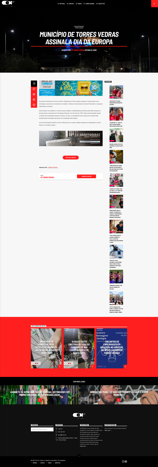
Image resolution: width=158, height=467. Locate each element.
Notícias (62, 3)
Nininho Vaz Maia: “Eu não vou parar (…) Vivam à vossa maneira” (119, 393)
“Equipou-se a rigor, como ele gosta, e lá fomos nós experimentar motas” (116, 190)
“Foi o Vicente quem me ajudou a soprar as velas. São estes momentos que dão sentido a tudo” (116, 239)
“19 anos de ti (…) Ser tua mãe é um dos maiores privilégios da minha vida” (116, 124)
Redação (34, 365)
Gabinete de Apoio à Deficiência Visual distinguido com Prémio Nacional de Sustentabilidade (40, 393)
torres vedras (52, 167)
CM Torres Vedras (78, 50)
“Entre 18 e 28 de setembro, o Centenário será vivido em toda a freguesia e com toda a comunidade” (115, 264)
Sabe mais (83, 446)
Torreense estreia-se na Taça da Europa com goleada (116, 287)
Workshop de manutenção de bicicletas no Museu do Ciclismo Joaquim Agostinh (46, 347)
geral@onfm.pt (62, 435)
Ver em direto (71, 157)
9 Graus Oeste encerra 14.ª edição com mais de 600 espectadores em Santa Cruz (79, 347)
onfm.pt (60, 428)
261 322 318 (61, 432)
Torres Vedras (89, 3)
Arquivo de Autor (86, 176)
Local (33, 330)
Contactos (101, 3)
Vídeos (79, 3)
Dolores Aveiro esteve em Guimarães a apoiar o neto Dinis (116, 145)
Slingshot (62, 460)
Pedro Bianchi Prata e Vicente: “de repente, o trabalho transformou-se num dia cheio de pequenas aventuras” (116, 214)
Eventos (71, 3)
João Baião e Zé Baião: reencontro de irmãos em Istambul (116, 102)
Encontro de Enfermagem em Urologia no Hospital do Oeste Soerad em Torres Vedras (111, 347)
